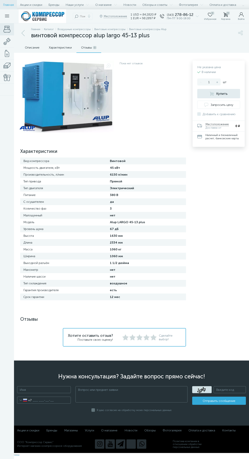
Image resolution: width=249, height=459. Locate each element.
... (243, 5)
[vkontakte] (131, 444)
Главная (8, 5)
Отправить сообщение (219, 401)
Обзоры (150, 430)
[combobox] (24, 400)
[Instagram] (99, 444)
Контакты (229, 430)
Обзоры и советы (154, 5)
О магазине (103, 5)
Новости (129, 5)
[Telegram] (120, 444)
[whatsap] (141, 444)
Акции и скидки (31, 5)
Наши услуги (75, 5)
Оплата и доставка (223, 5)
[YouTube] (110, 444)
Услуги (89, 430)
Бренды (53, 5)
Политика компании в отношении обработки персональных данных (187, 444)
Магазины (71, 430)
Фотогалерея (188, 5)
